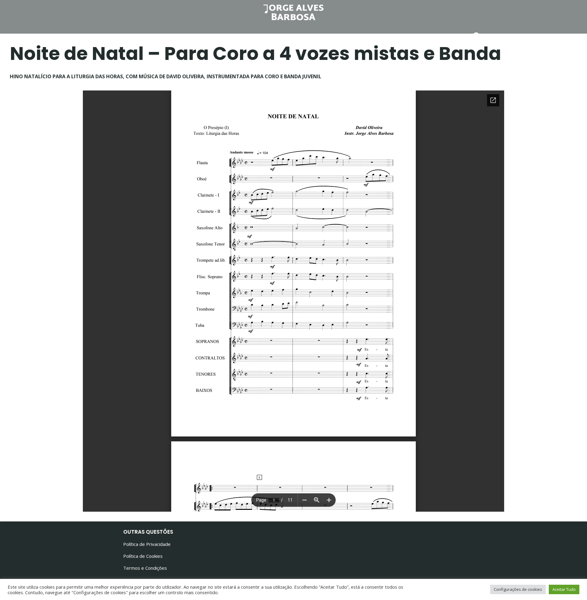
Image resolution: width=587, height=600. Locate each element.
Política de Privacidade (147, 544)
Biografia (244, 36)
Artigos (335, 36)
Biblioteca (380, 36)
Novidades (196, 36)
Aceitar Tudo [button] (564, 589)
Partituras (291, 36)
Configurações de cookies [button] (518, 589)
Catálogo (428, 36)
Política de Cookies (143, 556)
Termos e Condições (145, 568)
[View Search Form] (476, 36)
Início (153, 36)
